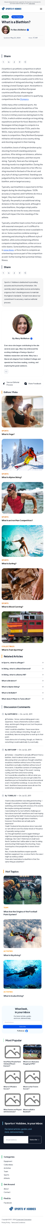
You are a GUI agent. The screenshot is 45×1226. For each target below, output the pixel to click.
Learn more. (32, 3)
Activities (8, 951)
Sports (5, 431)
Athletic (7, 1178)
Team (6, 907)
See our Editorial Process (12, 383)
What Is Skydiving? (12, 955)
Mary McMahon (19, 30)
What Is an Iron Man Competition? (17, 520)
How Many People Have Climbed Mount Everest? (12, 1064)
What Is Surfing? (9, 563)
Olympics (24, 99)
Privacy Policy (6, 1222)
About (6, 1189)
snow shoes (9, 250)
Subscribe (22, 1026)
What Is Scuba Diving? (14, 996)
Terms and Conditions (18, 1222)
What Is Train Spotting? (12, 650)
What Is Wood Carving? (12, 606)
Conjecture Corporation (23, 1219)
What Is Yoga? (8, 434)
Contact (7, 1192)
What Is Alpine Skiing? (12, 477)
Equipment (8, 1161)
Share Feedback (34, 383)
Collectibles (8, 646)
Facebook (8, 1203)
